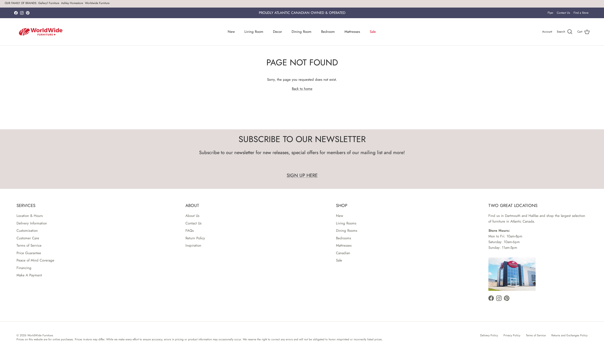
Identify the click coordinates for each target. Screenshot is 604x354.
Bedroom (328, 31)
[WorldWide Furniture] (40, 32)
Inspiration (193, 245)
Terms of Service (29, 245)
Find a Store (581, 13)
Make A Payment (29, 275)
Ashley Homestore (72, 3)
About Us (192, 215)
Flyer (550, 13)
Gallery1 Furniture (48, 3)
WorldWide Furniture (40, 335)
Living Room (253, 31)
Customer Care (28, 238)
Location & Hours (30, 215)
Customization (27, 230)
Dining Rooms (346, 230)
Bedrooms (343, 238)
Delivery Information (32, 223)
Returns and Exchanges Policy (569, 335)
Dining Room (301, 31)
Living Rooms (346, 223)
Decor (277, 31)
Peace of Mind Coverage (35, 260)
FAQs (189, 230)
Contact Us (563, 13)
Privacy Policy (511, 335)
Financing (24, 267)
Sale (373, 31)
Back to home (302, 88)
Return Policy (195, 238)
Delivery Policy (489, 335)
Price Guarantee (29, 253)
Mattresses (352, 31)
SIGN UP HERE (302, 175)
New (231, 31)
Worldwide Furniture (97, 3)
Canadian (343, 253)
